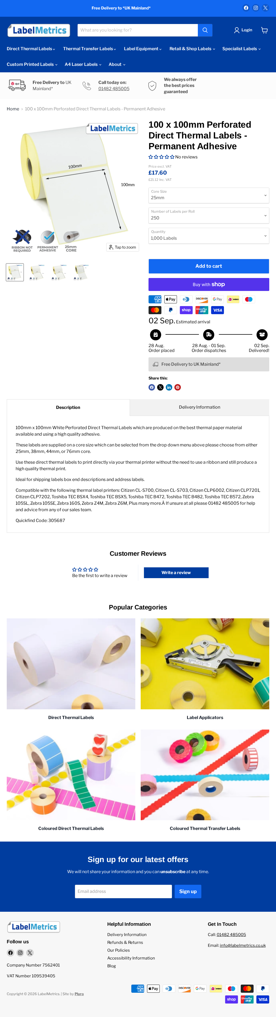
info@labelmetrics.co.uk (243, 945)
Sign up (188, 891)
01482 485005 (113, 88)
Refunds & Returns (125, 942)
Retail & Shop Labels (191, 48)
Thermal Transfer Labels (88, 48)
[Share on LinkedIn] (169, 387)
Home (13, 109)
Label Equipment (141, 48)
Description (68, 407)
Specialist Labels (240, 48)
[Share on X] (160, 387)
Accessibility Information (131, 958)
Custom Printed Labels (30, 64)
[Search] (205, 30)
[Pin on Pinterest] (177, 387)
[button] (161, 157)
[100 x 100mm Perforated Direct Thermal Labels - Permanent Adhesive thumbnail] (14, 272)
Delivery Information (199, 407)
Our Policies (118, 950)
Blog (111, 966)
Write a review (176, 572)
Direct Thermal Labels (30, 48)
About (115, 64)
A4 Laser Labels (81, 64)
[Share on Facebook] (152, 387)
